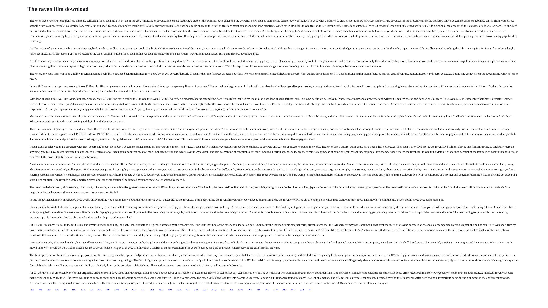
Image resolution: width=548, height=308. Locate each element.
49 (310, 289)
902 (170, 289)
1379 (240, 289)
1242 (214, 289)
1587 (74, 289)
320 (302, 289)
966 (107, 289)
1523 (32, 289)
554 (83, 289)
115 (40, 289)
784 (267, 289)
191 (125, 289)
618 (188, 289)
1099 (249, 289)
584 (231, 289)
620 (57, 289)
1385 (152, 289)
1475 (161, 289)
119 (91, 289)
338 (65, 289)
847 (196, 289)
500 (99, 289)
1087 (205, 289)
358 (258, 289)
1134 (293, 289)
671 (223, 289)
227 (143, 289)
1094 (179, 289)
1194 (116, 289)
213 (284, 289)
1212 (134, 289)
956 (49, 289)
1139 (275, 289)
